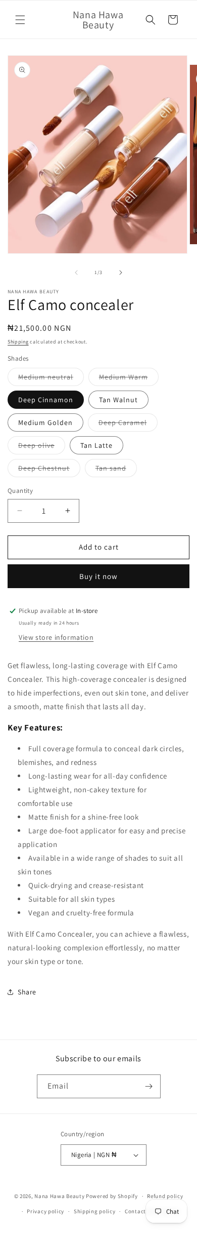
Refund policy (165, 1196)
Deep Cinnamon (45, 399)
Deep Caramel (128, 424)
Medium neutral (51, 379)
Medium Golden (45, 422)
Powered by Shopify (112, 1196)
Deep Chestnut (49, 470)
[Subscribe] (149, 1086)
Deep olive (41, 447)
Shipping (18, 341)
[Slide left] (76, 272)
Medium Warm (129, 379)
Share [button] (27, 991)
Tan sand (116, 470)
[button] (20, 20)
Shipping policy (95, 1211)
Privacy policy (45, 1211)
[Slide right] (121, 272)
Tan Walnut (118, 399)
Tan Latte (96, 445)
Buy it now (98, 576)
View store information (56, 637)
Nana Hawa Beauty (59, 1196)
